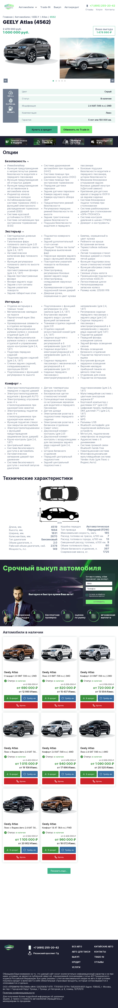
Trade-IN (45, 7)
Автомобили (22, 17)
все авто (77, 946)
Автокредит (71, 7)
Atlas (44, 17)
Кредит (76, 962)
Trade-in (99, 957)
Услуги (99, 9)
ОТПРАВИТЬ (99, 602)
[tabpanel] (31, 51)
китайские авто (103, 946)
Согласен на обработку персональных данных (97, 595)
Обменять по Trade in (76, 129)
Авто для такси (81, 952)
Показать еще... (59, 871)
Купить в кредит (42, 129)
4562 (53, 17)
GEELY (35, 17)
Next (112, 81)
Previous (6, 81)
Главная (8, 17)
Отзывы (89, 9)
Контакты (110, 9)
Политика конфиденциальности (19, 993)
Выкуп (57, 7)
